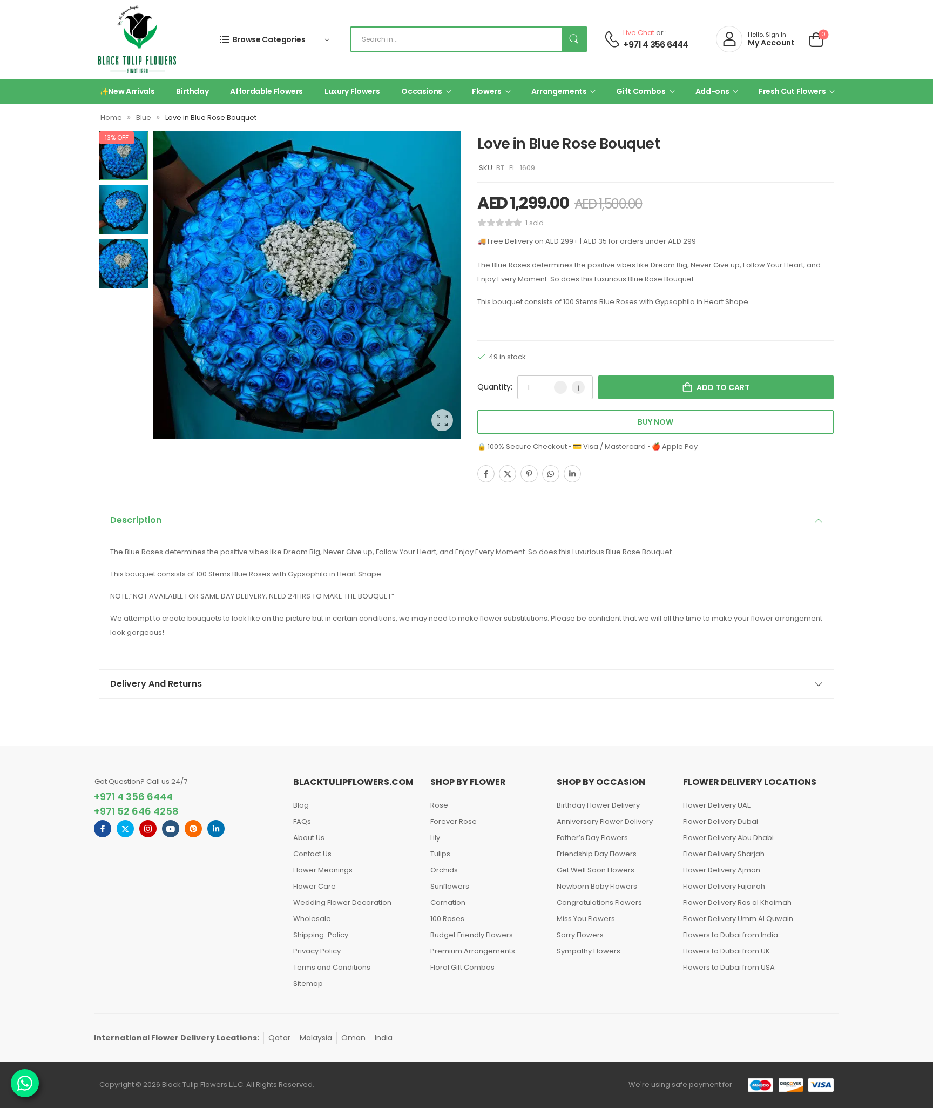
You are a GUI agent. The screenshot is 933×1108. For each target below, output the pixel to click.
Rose (439, 805)
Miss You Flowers (586, 919)
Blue (143, 117)
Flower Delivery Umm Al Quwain (738, 919)
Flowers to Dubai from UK (726, 951)
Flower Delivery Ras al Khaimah (737, 902)
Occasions (421, 91)
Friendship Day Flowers (597, 854)
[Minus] (560, 387)
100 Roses (447, 919)
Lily (435, 837)
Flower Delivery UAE (717, 805)
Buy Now (655, 422)
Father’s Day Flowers (592, 837)
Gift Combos (640, 91)
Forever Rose (453, 821)
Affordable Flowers (266, 91)
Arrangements (559, 91)
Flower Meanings (323, 870)
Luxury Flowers (352, 91)
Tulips (440, 854)
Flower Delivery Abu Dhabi (728, 837)
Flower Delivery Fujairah (724, 886)
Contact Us (312, 854)
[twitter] (125, 828)
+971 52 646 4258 (136, 811)
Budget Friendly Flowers (471, 935)
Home (111, 117)
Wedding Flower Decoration (342, 902)
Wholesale (312, 919)
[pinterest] (193, 828)
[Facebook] (486, 473)
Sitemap (308, 983)
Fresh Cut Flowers (792, 91)
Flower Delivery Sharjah (724, 854)
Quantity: (494, 386)
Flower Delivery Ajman (721, 870)
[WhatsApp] (550, 473)
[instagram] (148, 828)
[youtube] (170, 828)
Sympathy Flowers (588, 951)
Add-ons (712, 91)
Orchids (444, 870)
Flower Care (314, 886)
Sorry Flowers (580, 935)
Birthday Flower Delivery (598, 805)
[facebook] (102, 828)
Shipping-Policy (320, 935)
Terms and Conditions (331, 967)
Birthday (192, 91)
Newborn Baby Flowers (597, 886)
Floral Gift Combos (462, 967)
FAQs (302, 821)
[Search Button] (574, 39)
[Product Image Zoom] (442, 420)
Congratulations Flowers (599, 902)
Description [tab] (135, 520)
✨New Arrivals (126, 91)
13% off (117, 137)
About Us (308, 837)
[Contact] (612, 39)
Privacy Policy (317, 951)
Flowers (487, 91)
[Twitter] (507, 473)
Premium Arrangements (472, 951)
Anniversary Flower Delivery (605, 821)
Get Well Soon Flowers (595, 870)
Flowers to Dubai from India (730, 935)
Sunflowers (449, 886)
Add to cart (723, 387)
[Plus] (578, 387)
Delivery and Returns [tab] (156, 683)
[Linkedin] (572, 473)
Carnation (447, 902)
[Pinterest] (529, 473)
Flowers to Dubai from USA (729, 967)
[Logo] (137, 39)
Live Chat (638, 33)
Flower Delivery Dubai (720, 821)
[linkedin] (216, 828)
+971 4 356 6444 (655, 45)
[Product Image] (307, 285)
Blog (301, 805)
